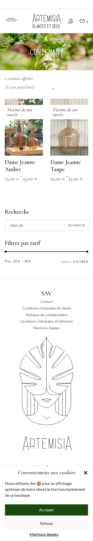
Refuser (46, 523)
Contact (46, 301)
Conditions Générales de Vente (46, 308)
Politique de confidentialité (46, 315)
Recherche (76, 225)
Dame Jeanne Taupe (65, 166)
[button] (85, 472)
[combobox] (29, 87)
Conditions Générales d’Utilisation (46, 321)
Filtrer (80, 261)
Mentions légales (44, 534)
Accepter (46, 510)
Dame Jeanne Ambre (20, 166)
